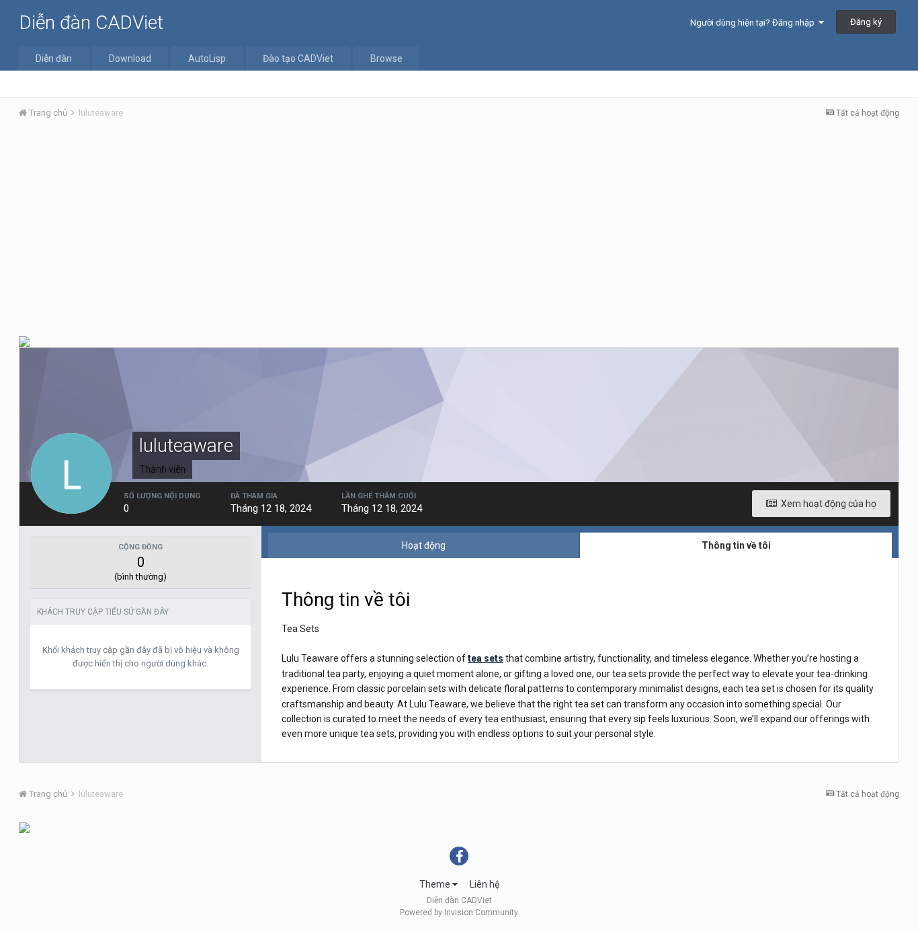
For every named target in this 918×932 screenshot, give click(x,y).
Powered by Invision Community (459, 912)
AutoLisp (207, 58)
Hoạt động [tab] (424, 545)
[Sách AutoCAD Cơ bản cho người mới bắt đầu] (24, 827)
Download (130, 58)
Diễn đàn (54, 58)
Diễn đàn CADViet (91, 22)
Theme (435, 884)
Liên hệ (484, 884)
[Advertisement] (459, 231)
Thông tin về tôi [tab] (736, 545)
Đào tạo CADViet (298, 58)
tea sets (485, 658)
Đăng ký (866, 22)
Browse (386, 58)
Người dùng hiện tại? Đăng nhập (754, 22)
